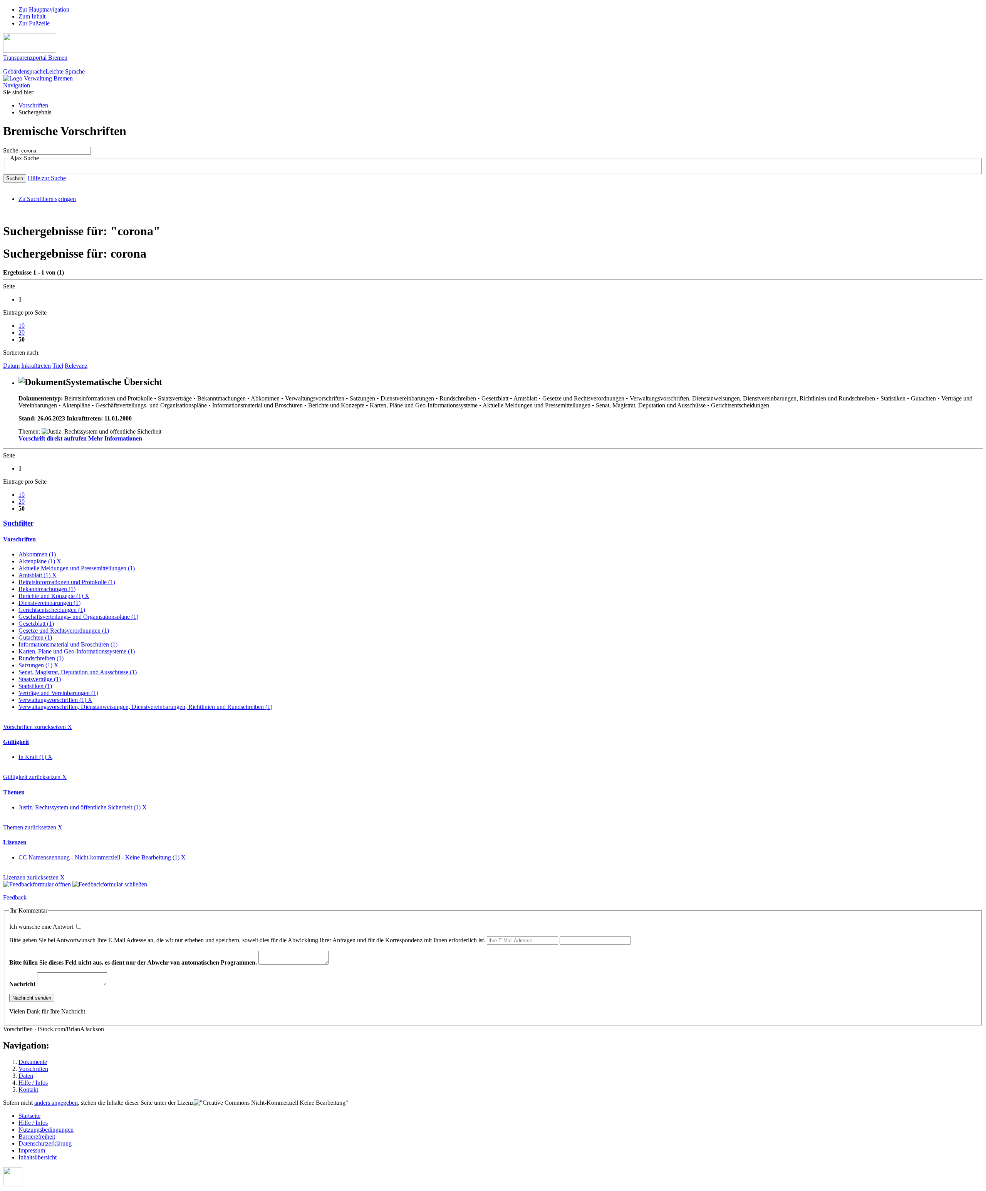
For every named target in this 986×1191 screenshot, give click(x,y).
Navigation (16, 85)
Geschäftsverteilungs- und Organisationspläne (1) (78, 616)
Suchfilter (18, 523)
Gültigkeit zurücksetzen (35, 777)
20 (21, 332)
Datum (11, 365)
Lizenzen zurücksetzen (34, 877)
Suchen (14, 178)
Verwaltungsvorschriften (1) (55, 700)
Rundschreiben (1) (41, 658)
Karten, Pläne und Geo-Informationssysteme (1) (76, 651)
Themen (14, 792)
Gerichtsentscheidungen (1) (51, 609)
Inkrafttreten (36, 365)
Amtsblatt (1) (37, 575)
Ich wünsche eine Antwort (42, 926)
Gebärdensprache (24, 71)
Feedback (15, 897)
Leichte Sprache (65, 71)
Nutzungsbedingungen (46, 1129)
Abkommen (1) (37, 554)
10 (21, 325)
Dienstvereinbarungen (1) (49, 603)
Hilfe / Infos (33, 1082)
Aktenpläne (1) (39, 561)
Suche (10, 150)
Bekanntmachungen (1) (46, 589)
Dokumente (32, 1062)
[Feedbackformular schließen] (109, 884)
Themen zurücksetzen (32, 827)
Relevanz (76, 365)
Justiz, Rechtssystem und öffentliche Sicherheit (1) (82, 807)
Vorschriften (33, 105)
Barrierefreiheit (36, 1136)
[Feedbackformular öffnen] (37, 884)
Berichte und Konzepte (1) (53, 596)
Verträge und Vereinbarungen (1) (58, 693)
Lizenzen (15, 842)
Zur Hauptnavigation (43, 9)
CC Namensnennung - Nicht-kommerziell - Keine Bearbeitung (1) (102, 857)
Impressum (31, 1150)
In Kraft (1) (35, 757)
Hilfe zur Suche (47, 178)
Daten (25, 1075)
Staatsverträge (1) (39, 679)
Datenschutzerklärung (45, 1143)
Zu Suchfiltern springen (47, 199)
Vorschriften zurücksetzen (37, 727)
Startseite (29, 1115)
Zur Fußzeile (34, 23)
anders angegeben (56, 1102)
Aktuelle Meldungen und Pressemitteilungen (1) (76, 568)
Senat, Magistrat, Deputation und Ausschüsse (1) (77, 672)
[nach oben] (12, 1184)
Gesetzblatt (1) (36, 623)
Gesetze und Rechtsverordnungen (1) (63, 630)
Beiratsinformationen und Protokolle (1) (66, 582)
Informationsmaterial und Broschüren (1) (67, 644)
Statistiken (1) (35, 686)
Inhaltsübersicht (37, 1157)
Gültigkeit (16, 742)
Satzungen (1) (38, 665)
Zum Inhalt (31, 16)
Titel (57, 365)
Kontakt (28, 1089)
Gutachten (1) (35, 637)
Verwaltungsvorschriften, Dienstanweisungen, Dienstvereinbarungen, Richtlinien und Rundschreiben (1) (145, 707)
